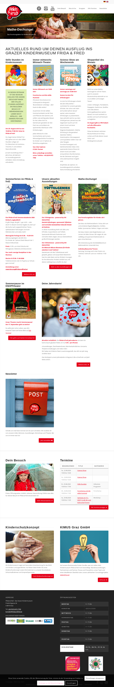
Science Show (81, 470)
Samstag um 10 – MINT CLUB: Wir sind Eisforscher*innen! (84, 500)
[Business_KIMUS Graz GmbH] (84, 547)
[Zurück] (2, 26)
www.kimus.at (64, 575)
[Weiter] (112, 26)
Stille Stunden (82, 484)
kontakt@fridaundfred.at (14, 612)
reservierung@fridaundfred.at (17, 269)
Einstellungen (71, 683)
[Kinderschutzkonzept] (30, 547)
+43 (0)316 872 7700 (14, 609)
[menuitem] (61, 8)
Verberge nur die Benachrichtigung (51, 683)
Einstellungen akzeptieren (95, 678)
